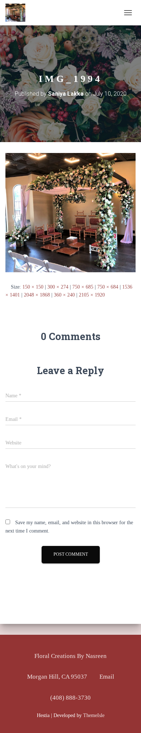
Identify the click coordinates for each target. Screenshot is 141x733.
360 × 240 (64, 295)
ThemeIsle (93, 715)
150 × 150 (32, 287)
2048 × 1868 (37, 295)
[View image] (70, 212)
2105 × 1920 (92, 295)
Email (106, 676)
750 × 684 (107, 287)
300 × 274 (57, 287)
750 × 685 (82, 287)
